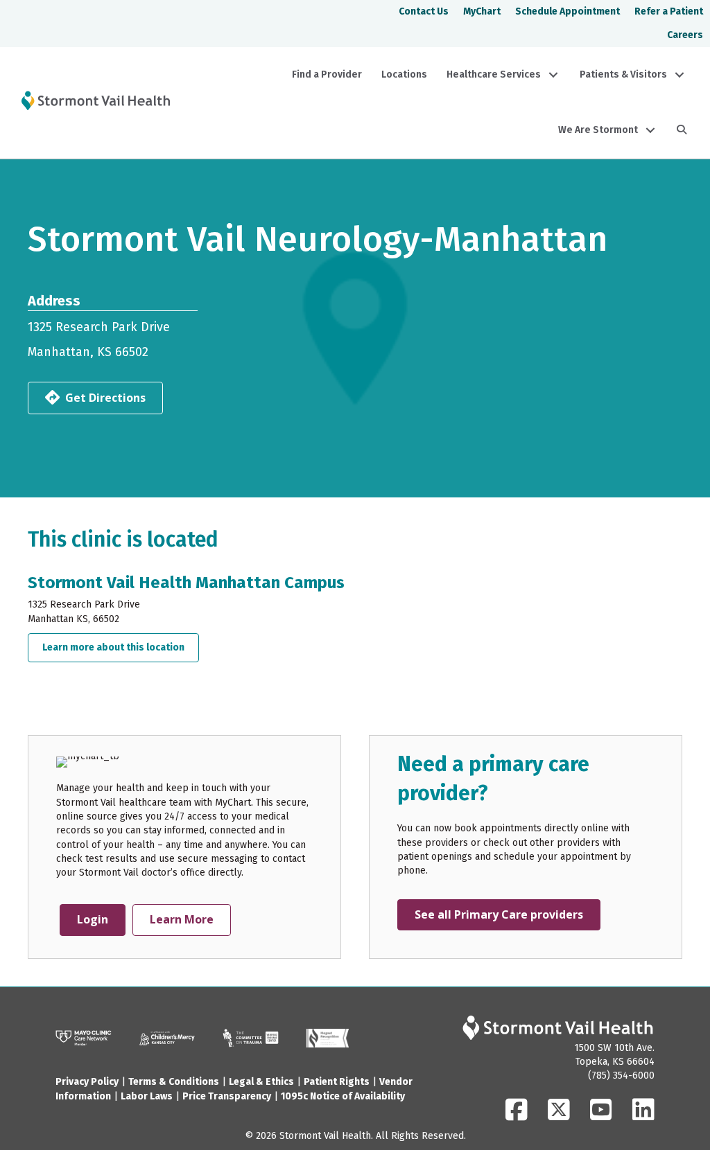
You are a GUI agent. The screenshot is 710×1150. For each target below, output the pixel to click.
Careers (685, 35)
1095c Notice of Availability (343, 1096)
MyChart (482, 11)
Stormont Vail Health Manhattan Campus (186, 582)
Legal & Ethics (261, 1082)
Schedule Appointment (567, 11)
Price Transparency (226, 1096)
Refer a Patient (668, 11)
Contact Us (424, 11)
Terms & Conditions (173, 1082)
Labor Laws (147, 1096)
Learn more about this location (120, 647)
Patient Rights (337, 1082)
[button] (553, 75)
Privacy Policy (87, 1082)
